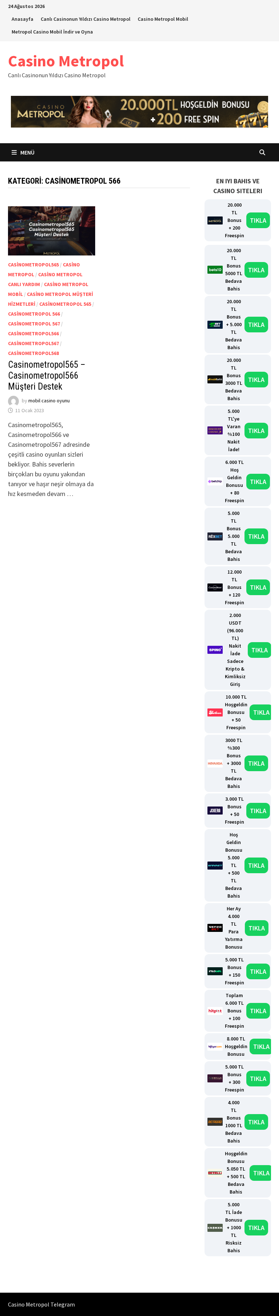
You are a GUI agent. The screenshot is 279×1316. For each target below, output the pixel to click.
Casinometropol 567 (34, 323)
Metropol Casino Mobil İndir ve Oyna (52, 31)
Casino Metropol (66, 61)
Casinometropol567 (33, 343)
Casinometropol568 (33, 353)
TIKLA (258, 220)
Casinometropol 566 (34, 314)
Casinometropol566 (33, 333)
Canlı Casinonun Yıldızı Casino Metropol (85, 19)
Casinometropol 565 (65, 304)
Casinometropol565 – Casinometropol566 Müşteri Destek (46, 375)
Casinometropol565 (33, 264)
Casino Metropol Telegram (41, 1304)
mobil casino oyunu (49, 400)
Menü (27, 152)
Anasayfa (22, 19)
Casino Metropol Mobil (163, 19)
